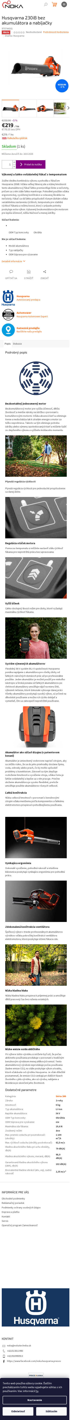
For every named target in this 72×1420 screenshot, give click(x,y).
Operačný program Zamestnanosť (20, 1225)
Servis (5, 1221)
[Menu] (64, 4)
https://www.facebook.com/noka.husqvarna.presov (34, 1361)
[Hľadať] (45, 4)
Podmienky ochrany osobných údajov (21, 1207)
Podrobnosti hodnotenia (56, 32)
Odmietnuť (18, 1411)
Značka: (14, 36)
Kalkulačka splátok (17, 138)
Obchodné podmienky (13, 1198)
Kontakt (6, 1216)
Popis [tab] (8, 344)
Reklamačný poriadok (13, 1203)
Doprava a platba (10, 1212)
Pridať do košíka (33, 164)
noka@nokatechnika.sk (19, 1345)
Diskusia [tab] (17, 344)
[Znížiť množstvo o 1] (14, 166)
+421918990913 (15, 1356)
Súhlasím (51, 1411)
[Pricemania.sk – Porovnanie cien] (36, 1375)
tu (37, 1391)
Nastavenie (34, 1400)
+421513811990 (15, 1351)
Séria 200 (61, 1096)
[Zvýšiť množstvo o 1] (14, 162)
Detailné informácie (12, 261)
